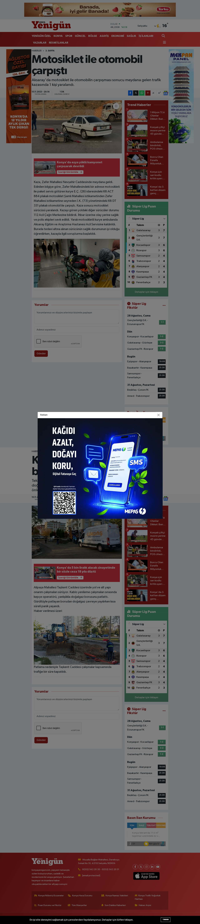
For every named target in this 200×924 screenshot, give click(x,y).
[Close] (158, 414)
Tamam (165, 919)
